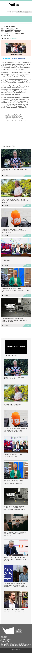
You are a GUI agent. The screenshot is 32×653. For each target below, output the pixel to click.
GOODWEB (19, 651)
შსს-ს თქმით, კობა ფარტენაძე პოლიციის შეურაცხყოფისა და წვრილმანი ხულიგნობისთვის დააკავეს (15, 201)
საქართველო (13, 38)
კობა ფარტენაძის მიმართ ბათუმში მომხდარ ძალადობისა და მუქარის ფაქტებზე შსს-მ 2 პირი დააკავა (15, 290)
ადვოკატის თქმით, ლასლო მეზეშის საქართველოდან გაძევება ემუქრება (14, 610)
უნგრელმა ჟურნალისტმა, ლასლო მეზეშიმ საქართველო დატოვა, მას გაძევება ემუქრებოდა (15, 533)
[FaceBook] (6, 58)
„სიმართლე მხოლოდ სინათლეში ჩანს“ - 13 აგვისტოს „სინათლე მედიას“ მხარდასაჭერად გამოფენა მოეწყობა (15, 320)
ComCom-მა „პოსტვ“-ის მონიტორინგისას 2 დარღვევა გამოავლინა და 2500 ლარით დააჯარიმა (15, 559)
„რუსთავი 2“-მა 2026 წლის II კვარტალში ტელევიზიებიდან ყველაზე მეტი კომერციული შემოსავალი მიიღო (14, 230)
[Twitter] (14, 58)
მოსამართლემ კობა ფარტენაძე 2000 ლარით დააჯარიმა (14, 170)
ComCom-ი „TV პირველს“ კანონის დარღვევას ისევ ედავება (14, 260)
